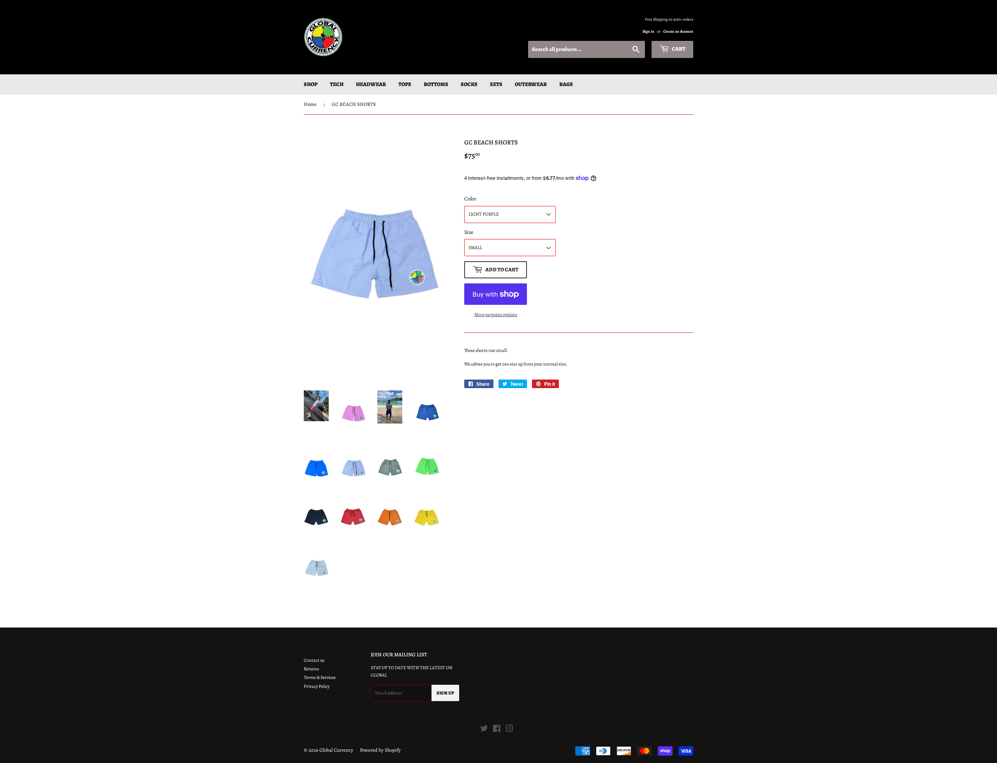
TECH (336, 84)
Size (468, 232)
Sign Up (445, 693)
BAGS (566, 84)
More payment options (495, 314)
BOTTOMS (436, 84)
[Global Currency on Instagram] (509, 730)
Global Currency (336, 750)
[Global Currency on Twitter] (484, 730)
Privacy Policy (316, 686)
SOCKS (469, 84)
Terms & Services (320, 677)
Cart (678, 49)
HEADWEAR (371, 84)
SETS (496, 84)
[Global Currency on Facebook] (497, 730)
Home (310, 104)
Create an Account (678, 31)
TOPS (404, 84)
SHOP (310, 84)
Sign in (648, 31)
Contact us (314, 660)
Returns (311, 669)
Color (470, 198)
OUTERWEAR (531, 84)
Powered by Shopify (380, 750)
